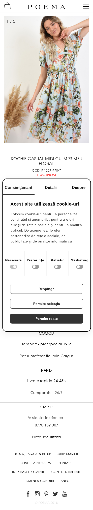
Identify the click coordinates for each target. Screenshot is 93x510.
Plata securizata (46, 437)
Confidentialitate (66, 472)
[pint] (46, 494)
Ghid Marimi (68, 454)
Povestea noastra (36, 463)
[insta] (37, 494)
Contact (65, 463)
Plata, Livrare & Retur (33, 454)
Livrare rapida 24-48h (46, 381)
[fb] (28, 494)
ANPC (65, 481)
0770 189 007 (46, 425)
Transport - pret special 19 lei (46, 344)
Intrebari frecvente (28, 472)
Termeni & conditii (39, 481)
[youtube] (64, 494)
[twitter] (55, 494)
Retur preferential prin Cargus (46, 356)
